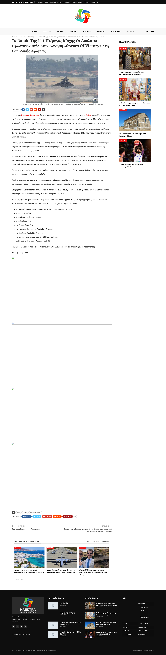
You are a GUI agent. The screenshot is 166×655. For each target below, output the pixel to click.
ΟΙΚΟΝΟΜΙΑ (101, 32)
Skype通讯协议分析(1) (67, 613)
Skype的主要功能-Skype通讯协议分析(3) (70, 633)
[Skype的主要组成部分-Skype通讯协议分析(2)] (53, 625)
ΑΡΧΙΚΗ (34, 32)
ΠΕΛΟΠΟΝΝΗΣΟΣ (42, 2)
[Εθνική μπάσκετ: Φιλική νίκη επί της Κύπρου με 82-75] (135, 150)
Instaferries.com (149, 650)
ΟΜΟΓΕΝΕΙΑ (144, 623)
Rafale (88, 115)
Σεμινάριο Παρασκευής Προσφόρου (26, 529)
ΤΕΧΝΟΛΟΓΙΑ (144, 617)
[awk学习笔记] (53, 605)
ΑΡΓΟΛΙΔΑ (66, 2)
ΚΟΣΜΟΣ (60, 32)
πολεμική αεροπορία (35, 512)
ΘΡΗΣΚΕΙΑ (130, 32)
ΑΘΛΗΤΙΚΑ (73, 32)
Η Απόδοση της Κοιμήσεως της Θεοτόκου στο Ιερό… (106, 614)
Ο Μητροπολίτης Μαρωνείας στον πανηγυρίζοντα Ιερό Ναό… (106, 604)
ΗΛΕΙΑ (80, 2)
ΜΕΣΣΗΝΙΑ (94, 2)
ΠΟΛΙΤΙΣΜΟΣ (116, 32)
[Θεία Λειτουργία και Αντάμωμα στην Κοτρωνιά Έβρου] (135, 120)
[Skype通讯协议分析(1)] (53, 615)
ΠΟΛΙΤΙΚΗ (87, 32)
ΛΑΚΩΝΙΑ (87, 2)
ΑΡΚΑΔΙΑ (74, 2)
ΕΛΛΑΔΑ (46, 32)
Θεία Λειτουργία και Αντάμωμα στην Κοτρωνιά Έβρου (106, 623)
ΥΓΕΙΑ (143, 611)
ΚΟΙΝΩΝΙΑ (144, 607)
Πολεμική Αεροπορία (30, 115)
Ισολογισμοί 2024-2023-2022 (21, 634)
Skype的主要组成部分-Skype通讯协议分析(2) (70, 623)
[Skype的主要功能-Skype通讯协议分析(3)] (53, 634)
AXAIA (59, 2)
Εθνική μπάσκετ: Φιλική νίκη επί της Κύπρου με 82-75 (106, 633)
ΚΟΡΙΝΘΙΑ (52, 2)
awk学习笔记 (64, 603)
